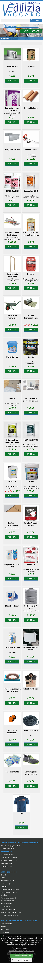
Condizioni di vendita (8, 855)
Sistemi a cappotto (7, 883)
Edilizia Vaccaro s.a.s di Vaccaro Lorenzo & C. (20, 843)
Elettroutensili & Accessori (10, 889)
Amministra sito (6, 924)
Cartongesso (5, 906)
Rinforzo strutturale (8, 881)
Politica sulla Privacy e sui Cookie (21, 951)
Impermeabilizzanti (7, 901)
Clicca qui (31, 31)
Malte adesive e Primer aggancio (12, 912)
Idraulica (4, 895)
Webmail (4, 927)
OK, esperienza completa (21, 955)
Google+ (5, 929)
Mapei (3, 878)
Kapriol (3, 875)
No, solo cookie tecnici (21, 960)
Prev (3, 32)
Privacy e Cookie (6, 866)
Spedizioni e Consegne (9, 858)
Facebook (5, 932)
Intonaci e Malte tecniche (10, 915)
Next (40, 32)
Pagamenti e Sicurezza (9, 860)
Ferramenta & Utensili (8, 898)
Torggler (4, 886)
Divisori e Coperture (8, 909)
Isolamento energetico (9, 892)
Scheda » (12, 80)
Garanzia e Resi (6, 863)
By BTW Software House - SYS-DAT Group (19, 921)
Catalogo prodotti (9, 872)
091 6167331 (36, 35)
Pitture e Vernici (6, 904)
